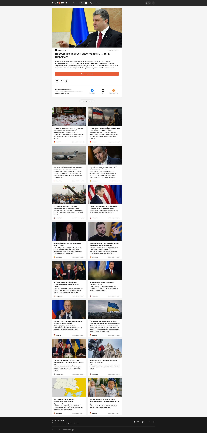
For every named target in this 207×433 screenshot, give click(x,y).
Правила (76, 423)
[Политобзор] (59, 3)
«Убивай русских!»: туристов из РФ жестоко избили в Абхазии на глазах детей (69, 129)
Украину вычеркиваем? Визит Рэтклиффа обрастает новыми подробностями (104, 207)
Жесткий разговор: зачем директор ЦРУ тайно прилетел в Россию (103, 168)
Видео (92, 3)
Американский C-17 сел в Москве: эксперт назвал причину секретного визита (68, 168)
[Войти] (153, 3)
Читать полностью (87, 74)
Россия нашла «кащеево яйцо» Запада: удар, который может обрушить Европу (105, 129)
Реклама (54, 423)
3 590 (118, 181)
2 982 (82, 296)
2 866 (82, 335)
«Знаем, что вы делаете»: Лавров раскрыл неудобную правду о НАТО (68, 322)
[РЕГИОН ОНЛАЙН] (54, 141)
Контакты (61, 423)
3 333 (118, 218)
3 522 (82, 218)
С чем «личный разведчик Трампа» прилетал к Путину (102, 283)
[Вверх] (152, 421)
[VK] (138, 421)
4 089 (82, 181)
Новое (84, 3)
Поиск (98, 3)
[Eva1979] (56, 50)
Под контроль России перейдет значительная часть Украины (64, 400)
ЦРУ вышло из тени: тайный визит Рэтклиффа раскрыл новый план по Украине (66, 284)
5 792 (82, 142)
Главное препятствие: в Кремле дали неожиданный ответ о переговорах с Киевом (69, 361)
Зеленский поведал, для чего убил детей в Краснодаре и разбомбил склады (104, 244)
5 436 (118, 142)
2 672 (118, 335)
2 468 (82, 413)
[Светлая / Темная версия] (148, 3)
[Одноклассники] (134, 421)
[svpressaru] (54, 218)
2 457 (118, 413)
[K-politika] (90, 180)
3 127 (82, 257)
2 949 (118, 296)
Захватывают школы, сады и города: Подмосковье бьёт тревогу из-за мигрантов (104, 400)
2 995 (118, 257)
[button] (57, 81)
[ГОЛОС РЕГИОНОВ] (54, 374)
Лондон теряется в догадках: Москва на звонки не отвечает (103, 361)
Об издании (68, 423)
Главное (75, 3)
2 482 (118, 374)
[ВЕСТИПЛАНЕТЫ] (54, 296)
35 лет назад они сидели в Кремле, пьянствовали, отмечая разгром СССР (67, 207)
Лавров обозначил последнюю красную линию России (67, 244)
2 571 (82, 374)
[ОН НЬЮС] (54, 180)
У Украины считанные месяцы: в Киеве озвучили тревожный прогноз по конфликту (105, 322)
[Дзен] (142, 421)
